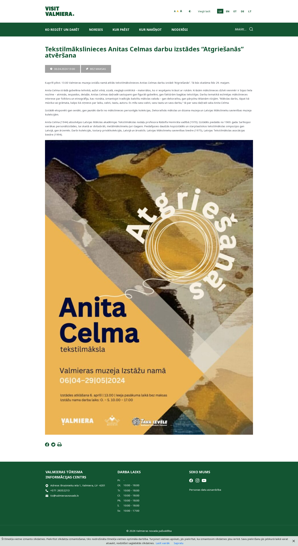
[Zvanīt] (47, 490)
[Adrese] (47, 485)
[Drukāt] (59, 445)
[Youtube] (204, 480)
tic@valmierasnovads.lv (64, 495)
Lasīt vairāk (163, 543)
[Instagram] (197, 480)
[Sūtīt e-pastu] (47, 495)
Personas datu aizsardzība (205, 489)
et (235, 11)
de (242, 11)
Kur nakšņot (150, 29)
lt (249, 11)
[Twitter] (53, 445)
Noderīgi (179, 29)
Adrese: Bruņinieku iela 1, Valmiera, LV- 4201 (77, 485)
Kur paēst (121, 29)
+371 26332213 (60, 490)
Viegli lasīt (204, 11)
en (227, 11)
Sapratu (178, 543)
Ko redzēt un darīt (62, 29)
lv (220, 11)
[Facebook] (47, 445)
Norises (96, 29)
